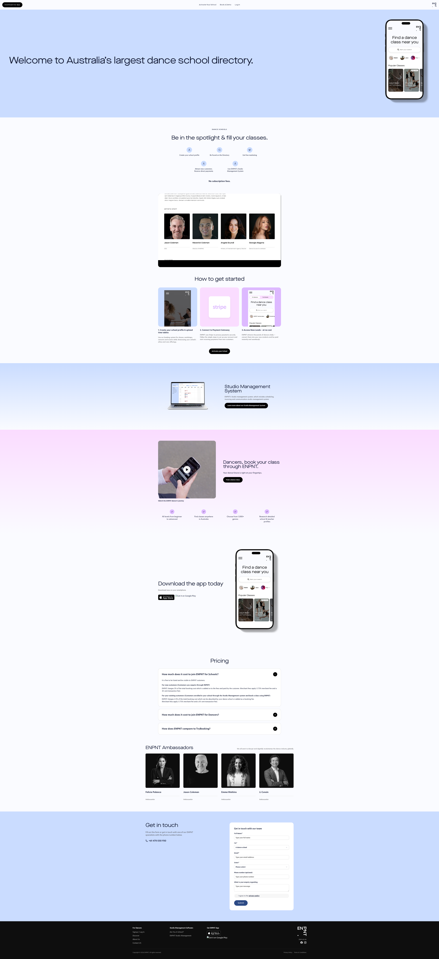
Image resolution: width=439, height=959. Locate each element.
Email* (236, 853)
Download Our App (12, 5)
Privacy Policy (288, 952)
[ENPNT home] (434, 4)
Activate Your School (207, 5)
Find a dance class (233, 480)
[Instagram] (305, 942)
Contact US (137, 943)
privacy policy (254, 896)
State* (236, 863)
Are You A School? (177, 932)
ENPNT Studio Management (180, 936)
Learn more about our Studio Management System (246, 405)
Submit (241, 903)
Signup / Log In (138, 932)
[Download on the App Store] (166, 597)
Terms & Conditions (300, 952)
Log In (237, 5)
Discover (136, 936)
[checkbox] (236, 896)
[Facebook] (301, 942)
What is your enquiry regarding (246, 882)
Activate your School (219, 351)
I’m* (235, 843)
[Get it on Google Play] (185, 597)
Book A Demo (225, 5)
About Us (136, 939)
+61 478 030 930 (157, 840)
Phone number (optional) (243, 873)
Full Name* (238, 833)
